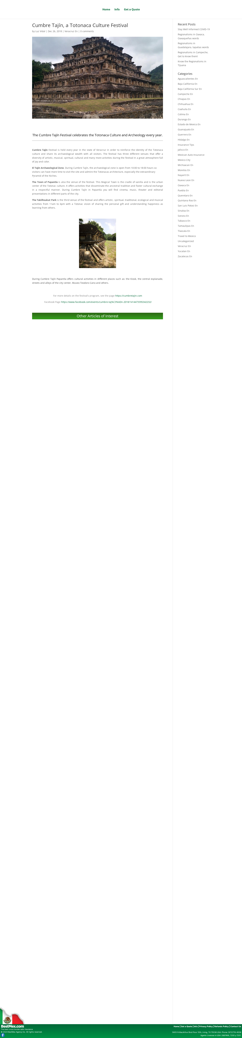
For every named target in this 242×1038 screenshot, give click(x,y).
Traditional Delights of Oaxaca (97, 969)
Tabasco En (184, 220)
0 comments (87, 31)
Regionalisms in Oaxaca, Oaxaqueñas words (97, 523)
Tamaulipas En (186, 225)
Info (117, 9)
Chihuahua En (185, 104)
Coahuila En (184, 109)
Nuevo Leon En (186, 180)
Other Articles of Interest (97, 315)
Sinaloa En (183, 210)
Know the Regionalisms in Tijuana (97, 858)
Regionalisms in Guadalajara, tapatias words (97, 634)
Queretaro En (185, 195)
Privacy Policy (206, 1026)
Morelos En (184, 170)
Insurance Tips (186, 144)
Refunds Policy (221, 1026)
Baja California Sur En (190, 88)
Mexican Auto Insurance (191, 154)
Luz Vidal (40, 31)
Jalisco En (183, 149)
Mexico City (184, 159)
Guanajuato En (186, 129)
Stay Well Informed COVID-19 (97, 411)
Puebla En (183, 190)
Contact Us (235, 1026)
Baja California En (187, 83)
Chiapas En (184, 99)
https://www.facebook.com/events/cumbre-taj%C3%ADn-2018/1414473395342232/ (106, 301)
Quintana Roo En (187, 200)
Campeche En (185, 94)
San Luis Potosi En (188, 205)
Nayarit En (183, 175)
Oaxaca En (183, 185)
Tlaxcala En (184, 230)
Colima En (183, 114)
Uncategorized (186, 241)
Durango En (184, 119)
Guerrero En (184, 134)
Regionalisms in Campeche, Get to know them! (97, 746)
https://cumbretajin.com (128, 295)
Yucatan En (184, 251)
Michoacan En (185, 165)
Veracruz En (71, 31)
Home (106, 9)
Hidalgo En (184, 139)
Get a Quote (132, 9)
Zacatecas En (185, 256)
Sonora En (183, 215)
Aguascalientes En (188, 78)
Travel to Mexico (187, 236)
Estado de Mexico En (189, 124)
